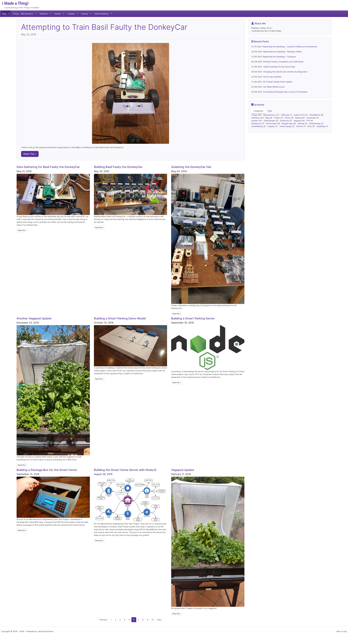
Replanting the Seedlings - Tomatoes (279, 56)
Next (159, 619)
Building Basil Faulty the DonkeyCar (118, 167)
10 (153, 619)
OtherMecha (315, 115)
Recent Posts (261, 41)
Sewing (84, 13)
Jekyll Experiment (45, 631)
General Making (101, 13)
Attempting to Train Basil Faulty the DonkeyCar (104, 27)
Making (298, 118)
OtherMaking (257, 126)
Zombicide (311, 118)
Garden (57, 13)
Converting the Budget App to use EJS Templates (285, 92)
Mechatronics (27, 13)
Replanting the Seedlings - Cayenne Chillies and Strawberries (290, 46)
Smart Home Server (76, 525)
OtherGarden (270, 120)
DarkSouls (284, 120)
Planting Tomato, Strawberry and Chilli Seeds (283, 61)
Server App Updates (272, 77)
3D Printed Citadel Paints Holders (278, 82)
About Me (260, 23)
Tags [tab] (270, 111)
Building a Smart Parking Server (193, 318)
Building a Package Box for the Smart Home (47, 470)
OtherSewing (315, 123)
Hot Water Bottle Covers (274, 87)
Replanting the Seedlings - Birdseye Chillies (282, 51)
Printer (277, 118)
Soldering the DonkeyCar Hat (191, 167)
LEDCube (285, 115)
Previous (103, 619)
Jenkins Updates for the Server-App (279, 66)
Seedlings (321, 126)
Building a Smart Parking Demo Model (120, 318)
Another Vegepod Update (34, 318)
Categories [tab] (258, 111)
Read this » (22, 230)
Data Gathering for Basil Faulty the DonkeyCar (48, 167)
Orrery (288, 118)
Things (16, 13)
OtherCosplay (285, 126)
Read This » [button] (29, 153)
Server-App (271, 123)
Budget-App (287, 123)
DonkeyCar (256, 123)
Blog (4, 13)
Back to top (342, 631)
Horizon (300, 126)
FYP (308, 120)
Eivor (309, 126)
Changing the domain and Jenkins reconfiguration (285, 72)
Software (44, 13)
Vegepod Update (182, 470)
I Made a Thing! (15, 3)
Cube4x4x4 (299, 115)
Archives (259, 104)
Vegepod (298, 120)
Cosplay (71, 13)
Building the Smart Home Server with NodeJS (125, 470)
